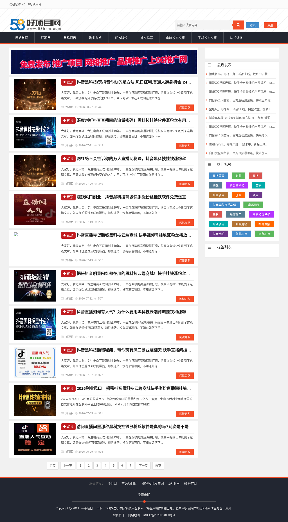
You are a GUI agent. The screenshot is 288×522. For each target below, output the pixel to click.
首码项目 (69, 38)
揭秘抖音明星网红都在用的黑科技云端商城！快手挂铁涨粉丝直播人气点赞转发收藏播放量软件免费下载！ (172, 273)
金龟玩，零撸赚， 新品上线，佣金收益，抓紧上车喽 (242, 109)
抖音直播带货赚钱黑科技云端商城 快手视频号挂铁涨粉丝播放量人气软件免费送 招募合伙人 (159, 235)
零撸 (256, 175)
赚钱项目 (218, 224)
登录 (253, 25)
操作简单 (235, 214)
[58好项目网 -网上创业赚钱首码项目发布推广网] (35, 24)
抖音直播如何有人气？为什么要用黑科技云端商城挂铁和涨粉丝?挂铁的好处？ (147, 312)
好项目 (45, 38)
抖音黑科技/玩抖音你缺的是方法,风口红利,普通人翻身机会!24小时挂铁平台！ (146, 82)
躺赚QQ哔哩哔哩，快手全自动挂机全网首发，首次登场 (242, 82)
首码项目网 (129, 483)
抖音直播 (264, 224)
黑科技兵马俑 (261, 214)
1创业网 (174, 483)
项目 (256, 195)
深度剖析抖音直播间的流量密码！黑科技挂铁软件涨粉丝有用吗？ (135, 120)
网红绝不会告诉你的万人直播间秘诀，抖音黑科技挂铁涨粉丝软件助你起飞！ (145, 159)
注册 (270, 25)
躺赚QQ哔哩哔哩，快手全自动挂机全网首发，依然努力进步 (242, 91)
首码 (258, 185)
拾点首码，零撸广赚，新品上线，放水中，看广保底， (242, 74)
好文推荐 (146, 38)
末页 (158, 465)
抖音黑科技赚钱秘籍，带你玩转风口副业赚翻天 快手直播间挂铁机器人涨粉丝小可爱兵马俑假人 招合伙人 (171, 350)
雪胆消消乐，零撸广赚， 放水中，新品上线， (238, 144)
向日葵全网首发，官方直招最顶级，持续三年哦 (239, 100)
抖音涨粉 (218, 234)
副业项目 (218, 195)
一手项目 (87, 508)
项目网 (112, 483)
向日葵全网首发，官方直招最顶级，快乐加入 (238, 135)
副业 (238, 175)
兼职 (215, 214)
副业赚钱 (95, 38)
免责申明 (144, 495)
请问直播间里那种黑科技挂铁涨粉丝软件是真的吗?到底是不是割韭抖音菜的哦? (148, 426)
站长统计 (118, 515)
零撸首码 (218, 175)
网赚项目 (264, 234)
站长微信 (236, 38)
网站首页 (21, 38)
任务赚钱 (121, 38)
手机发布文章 (207, 38)
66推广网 (190, 483)
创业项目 (241, 234)
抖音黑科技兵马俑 (224, 205)
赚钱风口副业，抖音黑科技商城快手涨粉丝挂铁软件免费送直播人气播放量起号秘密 (152, 197)
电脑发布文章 (175, 38)
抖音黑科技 (237, 185)
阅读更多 (184, 107)
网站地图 (134, 515)
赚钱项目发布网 (153, 483)
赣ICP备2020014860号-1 (159, 515)
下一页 (143, 465)
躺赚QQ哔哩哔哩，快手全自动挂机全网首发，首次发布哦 (242, 126)
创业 (238, 195)
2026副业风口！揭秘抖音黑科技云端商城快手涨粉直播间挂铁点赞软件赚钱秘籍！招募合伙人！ (162, 388)
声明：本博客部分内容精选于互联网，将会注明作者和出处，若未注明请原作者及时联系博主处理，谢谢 (164, 508)
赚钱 (215, 185)
